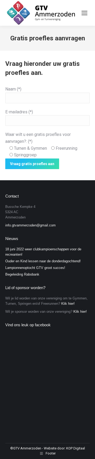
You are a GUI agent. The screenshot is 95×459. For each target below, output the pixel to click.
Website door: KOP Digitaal (64, 448)
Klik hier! (68, 304)
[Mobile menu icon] (84, 13)
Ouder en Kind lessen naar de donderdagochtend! (43, 261)
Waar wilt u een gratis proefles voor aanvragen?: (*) (41, 144)
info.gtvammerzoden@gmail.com (30, 225)
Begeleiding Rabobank (22, 274)
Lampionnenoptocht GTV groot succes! (35, 268)
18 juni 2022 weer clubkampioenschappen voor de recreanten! (43, 251)
